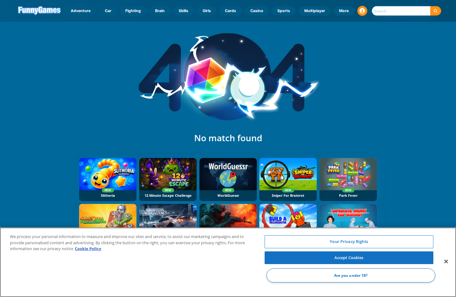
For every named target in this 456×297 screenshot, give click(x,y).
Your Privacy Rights (349, 241)
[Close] (446, 261)
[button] (362, 11)
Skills (183, 10)
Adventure (81, 10)
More (344, 10)
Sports (283, 10)
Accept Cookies (349, 257)
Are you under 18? (351, 275)
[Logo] (39, 11)
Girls (207, 10)
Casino (256, 10)
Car (108, 10)
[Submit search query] (435, 11)
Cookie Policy (88, 248)
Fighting (133, 10)
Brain (160, 10)
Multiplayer (314, 10)
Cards (230, 10)
